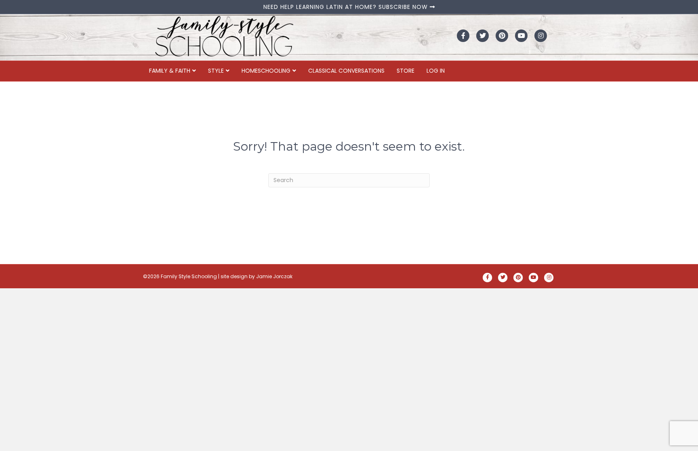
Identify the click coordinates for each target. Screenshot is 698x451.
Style (216, 71)
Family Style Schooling (189, 276)
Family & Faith (169, 71)
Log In (436, 71)
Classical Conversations (346, 71)
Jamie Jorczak (274, 276)
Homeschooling (266, 71)
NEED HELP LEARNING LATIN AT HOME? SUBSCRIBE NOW (346, 7)
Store (405, 71)
